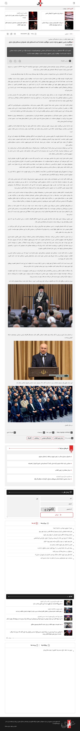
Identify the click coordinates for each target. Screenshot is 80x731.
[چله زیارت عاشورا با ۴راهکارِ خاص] (69, 16)
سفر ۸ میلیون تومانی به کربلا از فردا (62, 528)
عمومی (66, 34)
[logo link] (40, 3)
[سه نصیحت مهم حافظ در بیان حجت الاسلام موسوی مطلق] (68, 625)
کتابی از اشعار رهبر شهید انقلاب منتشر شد (61, 545)
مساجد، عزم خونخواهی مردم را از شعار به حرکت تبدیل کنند (56, 558)
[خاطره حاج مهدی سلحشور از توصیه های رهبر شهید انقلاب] (33, 25)
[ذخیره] (11, 34)
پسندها (40, 432)
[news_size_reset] (15, 61)
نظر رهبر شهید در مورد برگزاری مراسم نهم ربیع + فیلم (58, 541)
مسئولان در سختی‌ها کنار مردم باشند (62, 551)
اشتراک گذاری (10, 432)
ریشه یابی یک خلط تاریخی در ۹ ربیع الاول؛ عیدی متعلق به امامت (55, 548)
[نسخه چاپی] (8, 34)
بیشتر (9, 638)
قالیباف (29, 438)
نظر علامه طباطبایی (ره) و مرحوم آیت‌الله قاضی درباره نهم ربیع (55, 532)
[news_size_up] (20, 61)
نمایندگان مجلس (46, 438)
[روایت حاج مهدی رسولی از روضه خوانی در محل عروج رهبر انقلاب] (69, 25)
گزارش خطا (49, 432)
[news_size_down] (10, 61)
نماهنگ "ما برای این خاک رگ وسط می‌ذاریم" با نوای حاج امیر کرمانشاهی (53, 538)
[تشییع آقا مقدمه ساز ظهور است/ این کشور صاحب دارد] (68, 603)
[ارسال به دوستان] (15, 34)
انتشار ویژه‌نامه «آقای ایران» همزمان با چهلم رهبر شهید (57, 535)
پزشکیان (36, 438)
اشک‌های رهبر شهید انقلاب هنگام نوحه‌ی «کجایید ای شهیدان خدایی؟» (53, 555)
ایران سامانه (7, 726)
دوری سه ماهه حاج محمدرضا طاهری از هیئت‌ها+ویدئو (58, 650)
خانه (71, 34)
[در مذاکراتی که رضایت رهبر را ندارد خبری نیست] (33, 16)
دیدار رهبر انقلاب (58, 438)
